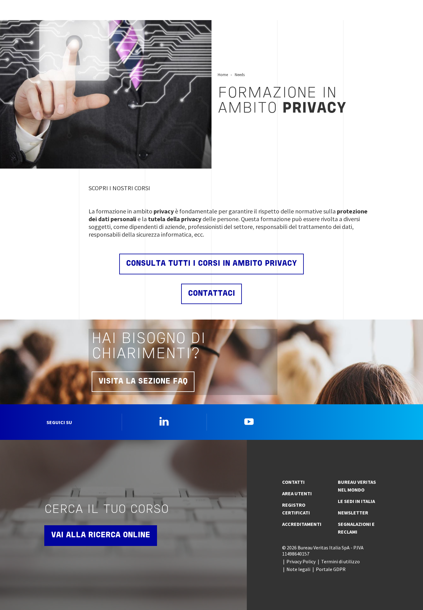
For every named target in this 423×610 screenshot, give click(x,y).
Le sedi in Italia (356, 501)
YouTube (249, 421)
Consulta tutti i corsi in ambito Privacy (211, 263)
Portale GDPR (331, 569)
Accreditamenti (301, 524)
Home (223, 74)
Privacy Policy (301, 561)
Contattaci (211, 293)
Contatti (293, 482)
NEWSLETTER (353, 512)
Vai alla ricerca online (100, 535)
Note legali (298, 569)
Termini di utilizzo (340, 561)
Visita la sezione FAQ (143, 381)
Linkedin (164, 421)
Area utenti (297, 493)
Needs (240, 74)
